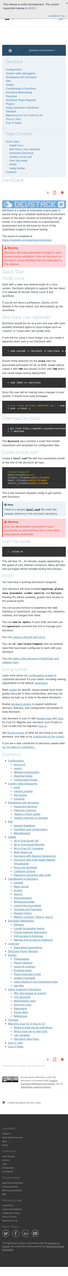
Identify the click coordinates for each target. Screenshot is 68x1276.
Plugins (12, 955)
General (18, 882)
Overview (13, 943)
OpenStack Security (12, 1137)
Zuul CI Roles (15, 1046)
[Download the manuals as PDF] (54, 192)
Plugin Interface (23, 962)
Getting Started (10, 1186)
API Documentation (12, 1190)
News (5, 1145)
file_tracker (20, 794)
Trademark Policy (11, 1213)
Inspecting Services (25, 806)
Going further (17, 168)
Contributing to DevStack (23, 878)
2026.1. (32, 8)
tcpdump (19, 798)
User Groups (8, 1156)
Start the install (18, 160)
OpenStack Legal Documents (36, 1087)
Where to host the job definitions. (33, 1027)
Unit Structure (22, 996)
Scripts (18, 890)
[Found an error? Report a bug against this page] (62, 192)
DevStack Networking (21, 920)
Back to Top (58, 16)
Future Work (21, 1012)
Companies (8, 1167)
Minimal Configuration (26, 772)
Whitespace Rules (24, 901)
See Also (19, 985)
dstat (17, 787)
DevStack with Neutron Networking (35, 855)
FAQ (10, 821)
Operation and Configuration (31, 829)
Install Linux (16, 145)
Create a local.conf (20, 156)
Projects (6, 1133)
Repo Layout (21, 886)
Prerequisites (21, 958)
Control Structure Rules (27, 905)
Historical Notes (23, 775)
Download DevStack (21, 152)
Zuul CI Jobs (15, 1042)
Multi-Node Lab (23, 852)
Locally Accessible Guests (29, 928)
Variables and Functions (28, 909)
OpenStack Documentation (41, 50)
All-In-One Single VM (26, 840)
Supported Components (28, 947)
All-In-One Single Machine (29, 844)
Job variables (22, 1035)
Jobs (4, 1164)
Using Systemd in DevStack (24, 989)
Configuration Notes (26, 779)
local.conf (19, 764)
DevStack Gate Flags (26, 1038)
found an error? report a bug (24, 1103)
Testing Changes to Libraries (31, 817)
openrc (18, 768)
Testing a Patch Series (27, 814)
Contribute (7, 1171)
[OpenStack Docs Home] (10, 50)
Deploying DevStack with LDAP (32, 875)
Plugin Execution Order (27, 974)
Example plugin (23, 970)
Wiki (4, 1194)
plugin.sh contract (24, 966)
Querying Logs (22, 1004)
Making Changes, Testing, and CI (33, 916)
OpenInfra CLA (9, 1220)
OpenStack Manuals (12, 1182)
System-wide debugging (22, 783)
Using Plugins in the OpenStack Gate (35, 981)
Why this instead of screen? (30, 993)
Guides (12, 836)
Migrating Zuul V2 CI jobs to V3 (26, 1023)
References (20, 1016)
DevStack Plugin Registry (23, 951)
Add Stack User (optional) (24, 149)
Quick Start (12, 141)
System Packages (24, 977)
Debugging (20, 1008)
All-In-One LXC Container (29, 848)
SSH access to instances (28, 935)
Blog (4, 1141)
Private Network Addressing (30, 932)
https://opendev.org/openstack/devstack (26, 239)
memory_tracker (23, 791)
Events (5, 1160)
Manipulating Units (25, 1000)
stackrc (18, 894)
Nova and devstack (25, 867)
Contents (11, 172)
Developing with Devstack (23, 802)
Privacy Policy (9, 1216)
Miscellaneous (22, 833)
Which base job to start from (30, 1031)
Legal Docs (8, 1205)
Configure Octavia (24, 871)
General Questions (24, 825)
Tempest (13, 1019)
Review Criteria (23, 913)
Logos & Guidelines (12, 1209)
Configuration (16, 760)
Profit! (13, 164)
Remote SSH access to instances (33, 939)
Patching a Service (25, 810)
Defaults (19, 924)
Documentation (23, 897)
